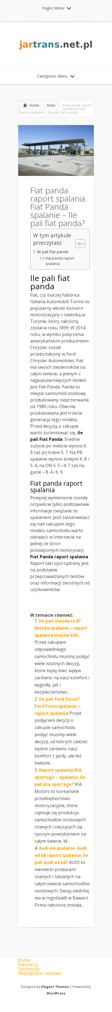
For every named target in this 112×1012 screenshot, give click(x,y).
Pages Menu (53, 8)
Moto (51, 105)
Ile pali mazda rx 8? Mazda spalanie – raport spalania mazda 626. (61, 628)
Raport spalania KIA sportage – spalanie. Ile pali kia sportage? (60, 777)
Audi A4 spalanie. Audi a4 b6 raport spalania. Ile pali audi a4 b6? (61, 855)
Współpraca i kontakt (39, 973)
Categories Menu (52, 76)
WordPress (56, 993)
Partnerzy (28, 964)
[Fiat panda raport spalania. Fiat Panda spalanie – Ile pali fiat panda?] (56, 174)
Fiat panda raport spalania (59, 261)
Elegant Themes (55, 986)
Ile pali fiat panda (52, 251)
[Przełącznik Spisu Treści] (77, 243)
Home (34, 105)
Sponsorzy (29, 969)
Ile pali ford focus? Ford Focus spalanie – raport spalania (57, 706)
